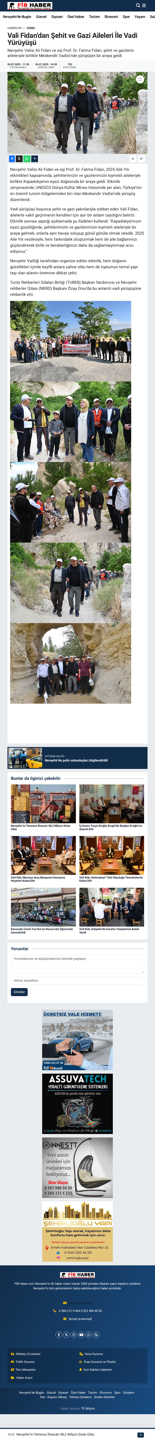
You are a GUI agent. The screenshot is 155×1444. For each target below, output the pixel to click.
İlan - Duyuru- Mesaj (53, 1397)
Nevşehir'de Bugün (17, 17)
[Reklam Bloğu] (77, 1040)
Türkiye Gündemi (80, 1397)
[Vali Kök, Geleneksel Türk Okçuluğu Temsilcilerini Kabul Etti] (111, 855)
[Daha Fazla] (34, 158)
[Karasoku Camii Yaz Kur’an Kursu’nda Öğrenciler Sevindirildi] (43, 907)
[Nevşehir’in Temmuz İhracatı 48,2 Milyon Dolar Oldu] (43, 804)
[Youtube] (81, 1334)
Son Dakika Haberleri (98, 1369)
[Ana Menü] (144, 6)
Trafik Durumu (25, 1362)
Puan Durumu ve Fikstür (100, 1362)
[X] (66, 1334)
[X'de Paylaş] (19, 158)
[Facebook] (59, 1334)
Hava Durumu (94, 1354)
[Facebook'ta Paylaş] (12, 158)
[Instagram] (73, 1334)
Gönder (19, 992)
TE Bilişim (88, 1408)
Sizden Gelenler (104, 1397)
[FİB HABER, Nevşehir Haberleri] (29, 6)
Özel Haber (75, 17)
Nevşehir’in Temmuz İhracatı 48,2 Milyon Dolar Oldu (55, 1434)
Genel (31, 28)
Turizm (94, 17)
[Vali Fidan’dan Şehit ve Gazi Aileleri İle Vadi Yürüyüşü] (77, 113)
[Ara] (138, 6)
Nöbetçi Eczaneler (28, 1354)
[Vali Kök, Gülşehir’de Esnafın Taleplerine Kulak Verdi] (111, 907)
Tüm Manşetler (26, 1369)
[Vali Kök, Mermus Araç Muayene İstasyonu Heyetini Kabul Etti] (43, 855)
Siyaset (57, 17)
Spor (126, 17)
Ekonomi (111, 17)
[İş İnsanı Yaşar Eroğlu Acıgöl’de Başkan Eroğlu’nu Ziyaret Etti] (111, 804)
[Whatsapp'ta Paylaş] (26, 158)
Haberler (14, 28)
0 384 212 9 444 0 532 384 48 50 (80, 1311)
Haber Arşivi (24, 1378)
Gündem (128, 1392)
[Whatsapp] (88, 1334)
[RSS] (96, 1334)
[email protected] (80, 1303)
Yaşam (140, 17)
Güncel (41, 17)
